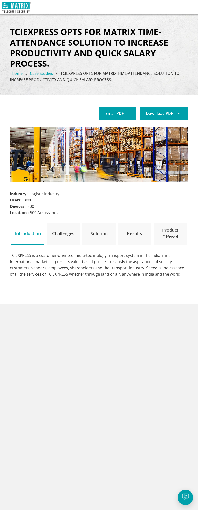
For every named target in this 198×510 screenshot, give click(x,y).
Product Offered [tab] (170, 233)
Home (18, 73)
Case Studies (42, 73)
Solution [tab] (99, 233)
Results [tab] (134, 233)
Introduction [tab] (28, 233)
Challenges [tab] (63, 233)
